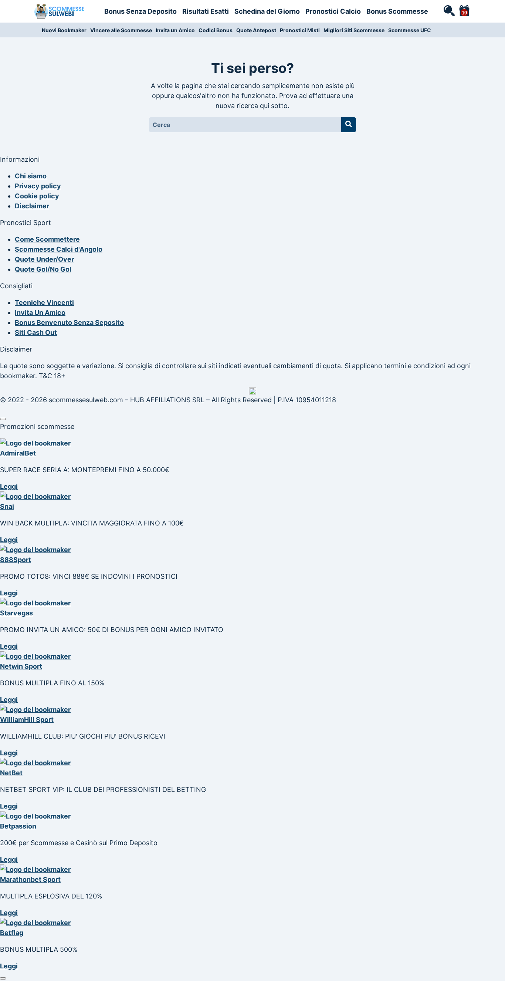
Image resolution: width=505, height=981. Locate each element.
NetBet (11, 773)
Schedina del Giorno (267, 11)
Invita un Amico (175, 30)
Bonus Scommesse (397, 11)
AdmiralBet (18, 453)
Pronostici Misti (300, 30)
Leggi (9, 486)
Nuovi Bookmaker (64, 30)
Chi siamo (31, 176)
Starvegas (16, 613)
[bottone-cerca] (348, 124)
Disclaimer (32, 206)
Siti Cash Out (36, 332)
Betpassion (18, 826)
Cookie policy (37, 196)
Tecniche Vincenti (44, 302)
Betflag (11, 933)
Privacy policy (38, 186)
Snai (7, 506)
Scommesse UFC (409, 30)
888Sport (15, 560)
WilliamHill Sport (27, 719)
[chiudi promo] (3, 419)
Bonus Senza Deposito (140, 11)
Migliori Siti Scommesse (353, 30)
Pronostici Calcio (333, 11)
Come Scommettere (47, 239)
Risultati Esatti (205, 11)
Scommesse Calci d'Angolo (58, 249)
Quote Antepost (256, 30)
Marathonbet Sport (30, 879)
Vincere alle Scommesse (121, 30)
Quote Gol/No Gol (43, 269)
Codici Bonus (216, 30)
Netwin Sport (21, 666)
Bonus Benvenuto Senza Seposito (69, 322)
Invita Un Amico (40, 312)
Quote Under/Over (44, 259)
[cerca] (448, 10)
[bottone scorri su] (3, 978)
